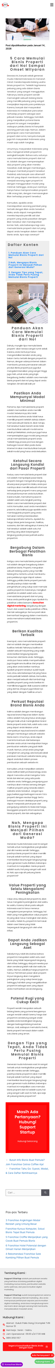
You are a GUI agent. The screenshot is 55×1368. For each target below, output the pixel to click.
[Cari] (45, 1192)
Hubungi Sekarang (27, 1141)
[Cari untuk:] (23, 1192)
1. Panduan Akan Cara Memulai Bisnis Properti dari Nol (26, 255)
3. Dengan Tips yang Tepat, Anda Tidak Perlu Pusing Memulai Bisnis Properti (25, 275)
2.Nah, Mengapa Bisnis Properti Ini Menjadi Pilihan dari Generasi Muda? (25, 265)
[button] (52, 5)
